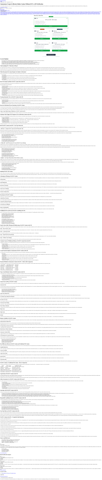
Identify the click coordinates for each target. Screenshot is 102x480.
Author (1, 1)
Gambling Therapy (13, 473)
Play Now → (42, 38)
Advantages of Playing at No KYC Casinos (28, 12)
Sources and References (3, 14)
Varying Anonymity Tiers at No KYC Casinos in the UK (56, 11)
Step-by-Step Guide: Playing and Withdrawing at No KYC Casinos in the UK (69, 12)
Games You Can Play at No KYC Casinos (61, 13)
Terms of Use (6, 476)
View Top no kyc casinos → (3, 7)
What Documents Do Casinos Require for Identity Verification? (25, 11)
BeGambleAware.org (58, 56)
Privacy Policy (2, 476)
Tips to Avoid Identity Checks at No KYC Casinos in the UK (48, 13)
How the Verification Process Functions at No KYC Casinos (72, 11)
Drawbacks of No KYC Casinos (38, 12)
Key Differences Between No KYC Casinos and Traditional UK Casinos (87, 13)
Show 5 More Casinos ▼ (51, 54)
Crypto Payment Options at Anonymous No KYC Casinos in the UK (9, 13)
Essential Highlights (3, 11)
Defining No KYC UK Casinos (18, 12)
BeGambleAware (4, 473)
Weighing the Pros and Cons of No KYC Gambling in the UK (51, 12)
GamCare (8, 473)
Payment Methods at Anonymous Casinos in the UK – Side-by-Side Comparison (29, 13)
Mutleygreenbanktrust (3, 0)
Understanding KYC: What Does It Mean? (11, 11)
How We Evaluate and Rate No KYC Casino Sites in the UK (41, 11)
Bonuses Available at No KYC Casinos (72, 13)
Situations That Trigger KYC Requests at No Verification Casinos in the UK (89, 11)
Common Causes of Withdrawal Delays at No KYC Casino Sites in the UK (89, 12)
